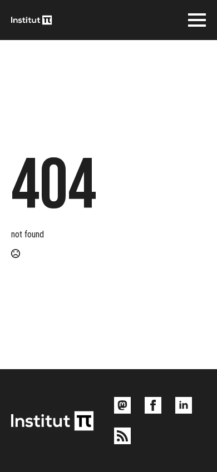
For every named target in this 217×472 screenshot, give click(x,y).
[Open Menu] (197, 20)
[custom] (122, 405)
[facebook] (153, 405)
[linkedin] (183, 405)
